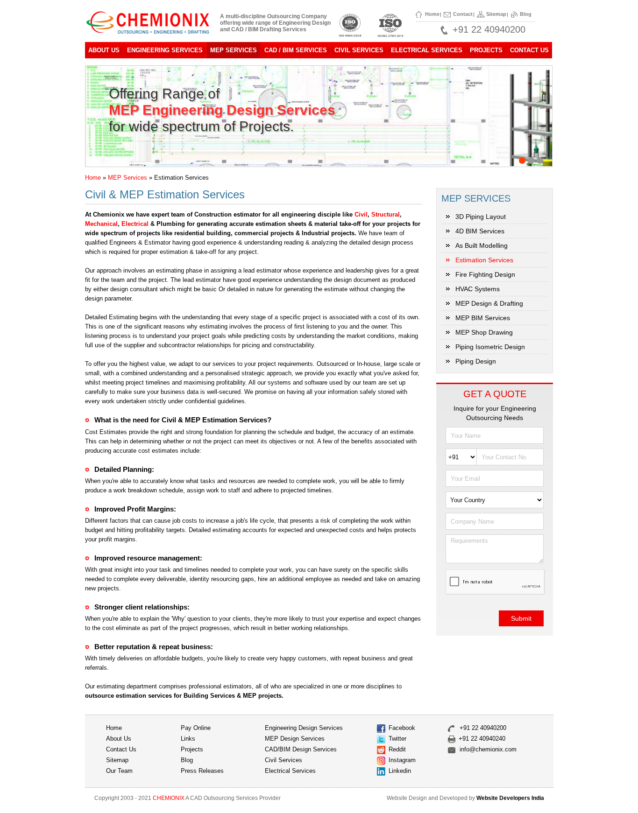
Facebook (402, 727)
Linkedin (400, 770)
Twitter (397, 738)
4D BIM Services (479, 231)
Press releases (202, 770)
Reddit (397, 749)
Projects (486, 50)
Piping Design (475, 361)
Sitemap (496, 14)
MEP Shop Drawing (484, 332)
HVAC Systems (477, 289)
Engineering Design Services (304, 727)
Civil (361, 214)
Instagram (402, 760)
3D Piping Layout (480, 216)
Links (188, 738)
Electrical (135, 223)
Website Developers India (510, 798)
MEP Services (127, 177)
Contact (463, 14)
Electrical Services (290, 770)
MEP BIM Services (482, 318)
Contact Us (529, 50)
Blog (526, 14)
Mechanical (101, 223)
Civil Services (283, 760)
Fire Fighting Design (485, 274)
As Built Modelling (481, 245)
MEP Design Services (295, 738)
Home (432, 14)
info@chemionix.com (488, 749)
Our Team (119, 770)
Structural (385, 214)
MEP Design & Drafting (489, 303)
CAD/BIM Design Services (301, 749)
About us (118, 738)
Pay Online (196, 727)
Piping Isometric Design (490, 346)
